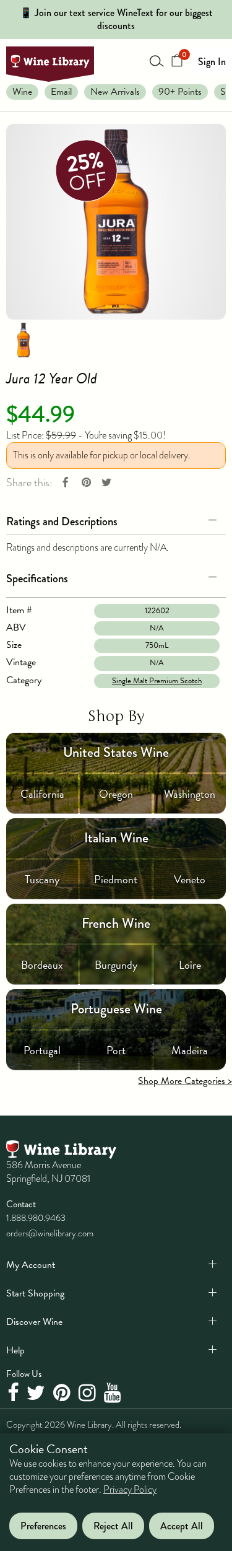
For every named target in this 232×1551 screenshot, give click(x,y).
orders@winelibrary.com (49, 1233)
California (42, 793)
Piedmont (115, 879)
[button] (116, 519)
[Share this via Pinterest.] (86, 483)
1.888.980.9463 (36, 1218)
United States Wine (116, 752)
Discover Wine (34, 1322)
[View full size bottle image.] (116, 222)
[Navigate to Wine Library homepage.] (50, 64)
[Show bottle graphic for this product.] (23, 339)
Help (15, 1350)
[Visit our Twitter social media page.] (37, 1393)
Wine (22, 91)
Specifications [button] (37, 578)
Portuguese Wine (116, 1008)
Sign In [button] (212, 62)
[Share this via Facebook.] (65, 483)
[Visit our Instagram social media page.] (88, 1393)
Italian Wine (116, 838)
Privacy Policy (130, 1489)
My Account (30, 1265)
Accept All (181, 1526)
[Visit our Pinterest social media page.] (63, 1393)
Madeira (189, 1050)
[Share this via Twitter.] (106, 483)
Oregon (116, 793)
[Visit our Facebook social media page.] (14, 1393)
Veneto (189, 879)
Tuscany (42, 879)
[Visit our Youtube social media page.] (114, 1393)
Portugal (42, 1050)
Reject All (113, 1526)
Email (61, 91)
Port (116, 1050)
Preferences (43, 1526)
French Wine (116, 923)
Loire (190, 964)
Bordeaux (42, 964)
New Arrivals (115, 91)
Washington (189, 793)
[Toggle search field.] (157, 61)
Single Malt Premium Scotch (157, 681)
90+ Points (180, 91)
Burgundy (116, 964)
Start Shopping (35, 1293)
